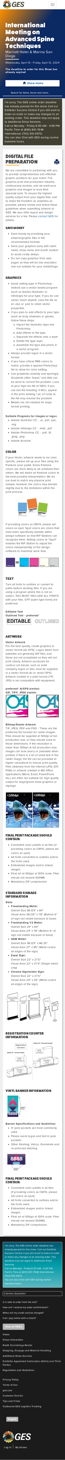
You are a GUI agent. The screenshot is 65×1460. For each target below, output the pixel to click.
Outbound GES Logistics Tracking (22, 1406)
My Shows (21, 1447)
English (12, 1419)
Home (6, 1334)
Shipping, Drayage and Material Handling (27, 1350)
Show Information (13, 1339)
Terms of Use (10, 1385)
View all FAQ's (13, 1326)
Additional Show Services (17, 1356)
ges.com (7, 1390)
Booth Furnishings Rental (17, 1345)
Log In (8, 1447)
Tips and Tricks (11, 1401)
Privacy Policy (11, 1379)
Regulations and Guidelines (18, 1370)
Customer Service (13, 1395)
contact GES (46, 216)
